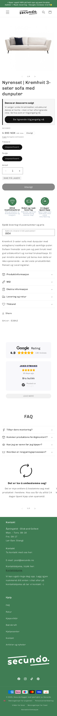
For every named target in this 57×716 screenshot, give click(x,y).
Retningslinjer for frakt (38, 705)
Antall (5, 165)
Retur (9, 612)
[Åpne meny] (7, 12)
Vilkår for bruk (18, 705)
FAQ (8, 605)
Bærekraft (11, 625)
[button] (43, 12)
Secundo (17, 697)
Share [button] (9, 313)
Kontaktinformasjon (30, 710)
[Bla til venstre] (22, 76)
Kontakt (10, 638)
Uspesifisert (13, 148)
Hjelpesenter (12, 631)
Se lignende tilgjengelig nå (28, 119)
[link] (26, 482)
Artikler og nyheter (16, 644)
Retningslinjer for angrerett (20, 701)
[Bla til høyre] (35, 76)
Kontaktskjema (14, 570)
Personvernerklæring (44, 701)
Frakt (4, 137)
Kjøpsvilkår (12, 618)
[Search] (51, 232)
